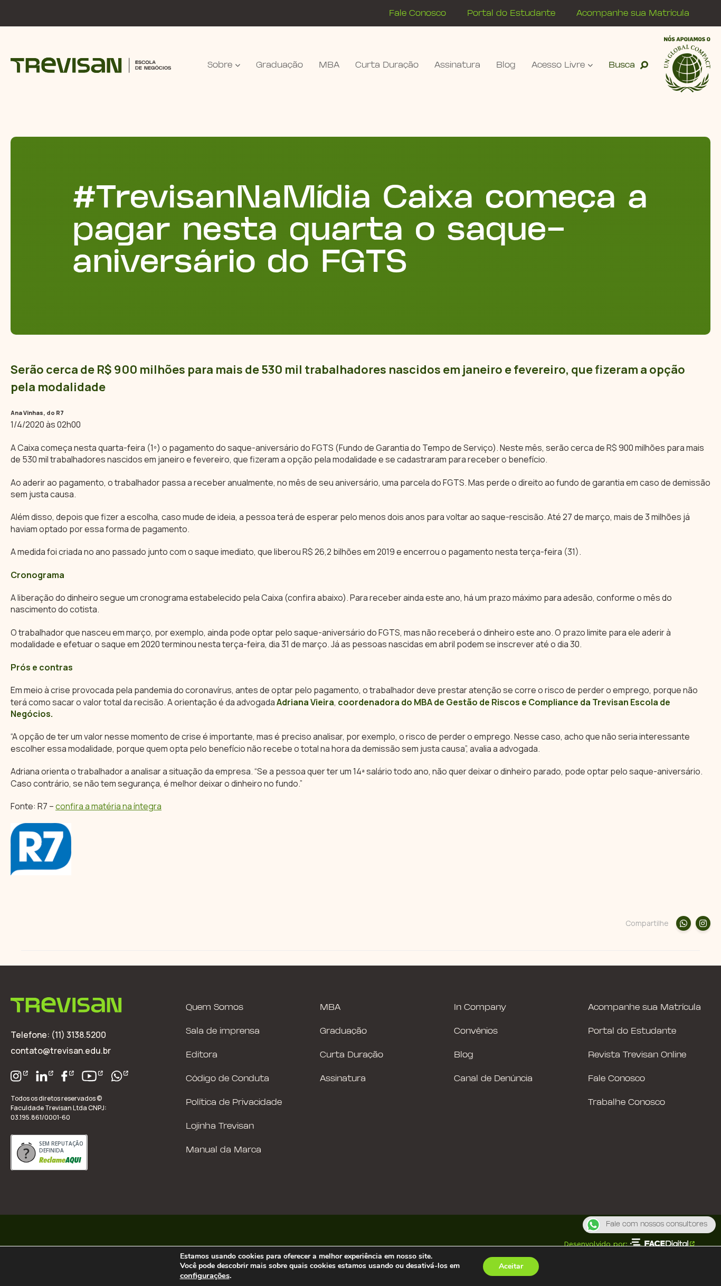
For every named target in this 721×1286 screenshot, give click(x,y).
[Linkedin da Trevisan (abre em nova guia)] (45, 1076)
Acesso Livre (558, 65)
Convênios (476, 1031)
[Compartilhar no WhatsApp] (683, 923)
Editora (201, 1055)
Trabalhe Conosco (626, 1103)
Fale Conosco (417, 13)
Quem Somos (214, 1007)
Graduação (279, 65)
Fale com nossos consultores (656, 1225)
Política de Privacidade (234, 1103)
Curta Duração (387, 65)
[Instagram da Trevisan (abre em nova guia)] (19, 1076)
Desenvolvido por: (596, 1244)
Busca (622, 65)
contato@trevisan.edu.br (61, 1050)
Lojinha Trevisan (220, 1126)
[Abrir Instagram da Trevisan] (703, 923)
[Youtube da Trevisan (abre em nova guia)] (92, 1076)
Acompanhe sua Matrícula (632, 13)
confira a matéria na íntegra (108, 806)
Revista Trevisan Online (637, 1055)
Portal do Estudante (511, 13)
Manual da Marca (223, 1150)
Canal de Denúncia (493, 1079)
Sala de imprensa (223, 1031)
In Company (480, 1007)
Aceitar (511, 1266)
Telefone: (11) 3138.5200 (58, 1035)
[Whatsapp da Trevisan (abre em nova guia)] (120, 1076)
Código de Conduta (227, 1079)
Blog (506, 65)
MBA (329, 65)
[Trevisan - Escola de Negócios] (91, 65)
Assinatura (457, 65)
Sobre (219, 65)
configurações (205, 1275)
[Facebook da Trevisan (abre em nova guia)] (67, 1076)
